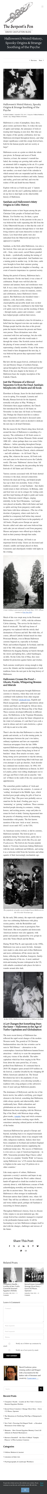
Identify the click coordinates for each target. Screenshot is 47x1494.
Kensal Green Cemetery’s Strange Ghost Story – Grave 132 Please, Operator (34, 1287)
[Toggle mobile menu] (42, 6)
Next (40, 60)
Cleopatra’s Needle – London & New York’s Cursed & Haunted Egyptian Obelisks (11, 1287)
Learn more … (32, 1378)
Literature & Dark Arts (12, 1457)
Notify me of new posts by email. (27, 1350)
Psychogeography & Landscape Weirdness (19, 1461)
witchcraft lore (24, 699)
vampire (17, 1116)
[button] (5, 1281)
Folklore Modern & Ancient (14, 1452)
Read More (41, 1484)
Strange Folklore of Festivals (19, 116)
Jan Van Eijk (27, 612)
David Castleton (9, 114)
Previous (34, 60)
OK (25, 1490)
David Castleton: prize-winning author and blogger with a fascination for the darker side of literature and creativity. (30, 1372)
